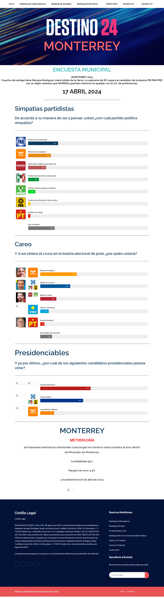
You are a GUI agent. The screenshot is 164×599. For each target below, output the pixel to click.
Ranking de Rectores (87, 4)
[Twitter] (23, 564)
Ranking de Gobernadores (33, 4)
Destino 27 (147, 4)
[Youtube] (36, 564)
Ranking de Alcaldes (61, 4)
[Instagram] (30, 564)
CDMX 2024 (112, 4)
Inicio (11, 4)
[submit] (147, 575)
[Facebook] (17, 564)
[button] (88, 4)
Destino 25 (128, 4)
